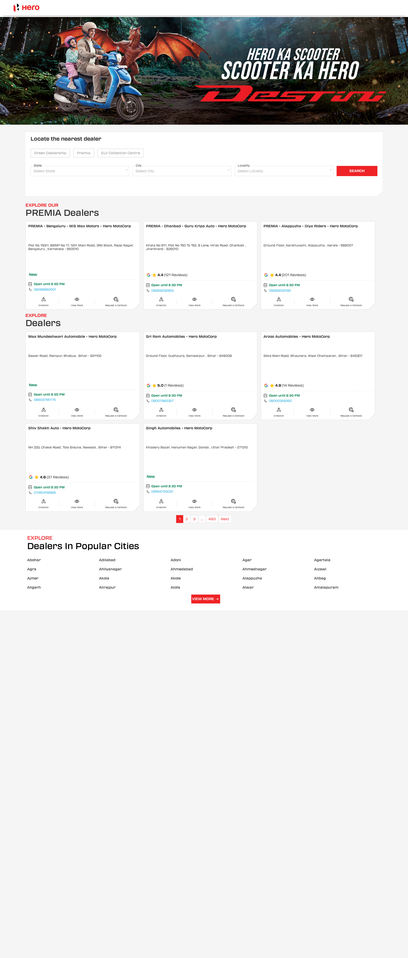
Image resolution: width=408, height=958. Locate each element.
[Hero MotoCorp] (27, 7)
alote (175, 587)
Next (225, 519)
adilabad (107, 560)
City (139, 165)
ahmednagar (254, 569)
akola (104, 578)
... (202, 519)
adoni (176, 560)
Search (357, 171)
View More (203, 599)
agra (31, 569)
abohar (34, 560)
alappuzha (252, 578)
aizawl (320, 569)
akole (176, 578)
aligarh (34, 587)
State (38, 165)
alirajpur (107, 587)
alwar (248, 587)
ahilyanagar (110, 569)
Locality (244, 165)
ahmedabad (182, 569)
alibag (320, 578)
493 (212, 519)
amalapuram (326, 587)
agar (247, 560)
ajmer (32, 578)
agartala (322, 560)
